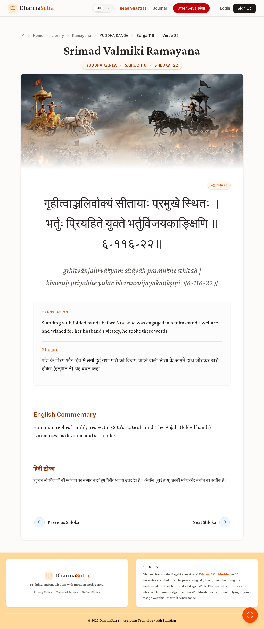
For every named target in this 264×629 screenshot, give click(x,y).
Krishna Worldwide (214, 574)
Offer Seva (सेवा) (191, 8)
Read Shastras (133, 8)
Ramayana (81, 35)
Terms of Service (67, 592)
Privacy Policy (43, 592)
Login (225, 8)
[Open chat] (250, 615)
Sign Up (244, 8)
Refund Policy (91, 592)
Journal (160, 8)
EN (98, 8)
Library (58, 35)
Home (38, 35)
